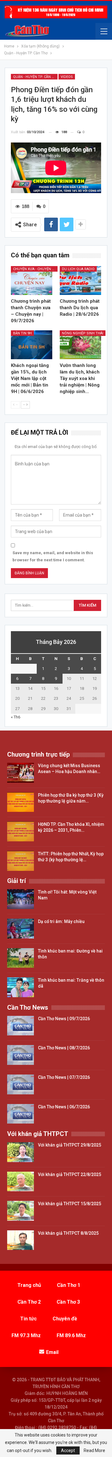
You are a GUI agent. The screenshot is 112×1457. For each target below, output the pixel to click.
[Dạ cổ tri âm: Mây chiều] (20, 929)
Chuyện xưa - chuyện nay (35, 269)
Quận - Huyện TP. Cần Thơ (35, 77)
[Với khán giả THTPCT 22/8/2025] (20, 1182)
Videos (67, 77)
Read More (94, 1450)
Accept (68, 1450)
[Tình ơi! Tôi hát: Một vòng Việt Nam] (20, 899)
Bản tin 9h (22, 333)
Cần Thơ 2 (29, 1302)
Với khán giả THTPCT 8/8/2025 (68, 1233)
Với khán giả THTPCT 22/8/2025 (69, 1174)
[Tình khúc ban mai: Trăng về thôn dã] (20, 987)
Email (52, 1352)
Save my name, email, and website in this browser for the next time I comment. (52, 556)
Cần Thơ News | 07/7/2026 (64, 1077)
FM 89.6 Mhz (71, 1335)
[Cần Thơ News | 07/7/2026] (20, 1084)
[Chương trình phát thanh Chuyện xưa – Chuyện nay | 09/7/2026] (31, 280)
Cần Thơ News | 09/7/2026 (64, 1018)
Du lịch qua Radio (78, 269)
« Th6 (15, 717)
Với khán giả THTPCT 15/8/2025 (69, 1203)
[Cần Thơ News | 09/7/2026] (20, 1026)
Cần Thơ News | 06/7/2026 (64, 1106)
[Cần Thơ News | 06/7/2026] (20, 1114)
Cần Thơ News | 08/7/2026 (64, 1047)
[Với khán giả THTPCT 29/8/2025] (20, 1152)
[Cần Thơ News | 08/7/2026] (20, 1055)
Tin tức (28, 1319)
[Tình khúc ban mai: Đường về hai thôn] (20, 958)
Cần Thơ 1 (68, 1285)
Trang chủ (29, 1285)
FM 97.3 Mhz (26, 1335)
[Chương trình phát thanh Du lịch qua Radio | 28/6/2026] (80, 280)
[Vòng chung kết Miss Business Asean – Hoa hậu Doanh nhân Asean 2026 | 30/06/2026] (20, 773)
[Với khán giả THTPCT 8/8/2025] (20, 1240)
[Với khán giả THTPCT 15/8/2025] (20, 1211)
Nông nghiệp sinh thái (82, 333)
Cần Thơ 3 (68, 1302)
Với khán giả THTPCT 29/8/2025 (69, 1145)
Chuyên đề (65, 1319)
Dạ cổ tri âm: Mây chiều (61, 921)
